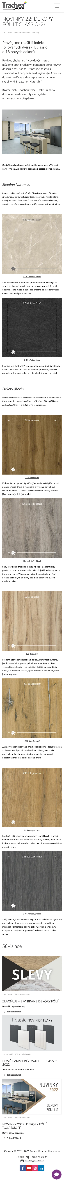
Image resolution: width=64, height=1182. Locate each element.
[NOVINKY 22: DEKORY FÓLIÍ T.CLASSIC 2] (32, 153)
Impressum (54, 1151)
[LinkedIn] (41, 1168)
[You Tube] (29, 1168)
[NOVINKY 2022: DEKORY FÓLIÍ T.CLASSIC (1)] (32, 1096)
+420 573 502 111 (40, 1157)
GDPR (21, 1157)
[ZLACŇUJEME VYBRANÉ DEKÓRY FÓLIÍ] (32, 973)
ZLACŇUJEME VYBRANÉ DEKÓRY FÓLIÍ (30, 1001)
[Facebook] (23, 1168)
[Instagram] (35, 1168)
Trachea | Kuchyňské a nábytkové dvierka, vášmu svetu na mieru (14, 5)
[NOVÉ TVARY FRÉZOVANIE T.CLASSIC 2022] (32, 1033)
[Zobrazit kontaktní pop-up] (57, 1175)
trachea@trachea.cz (34, 1161)
